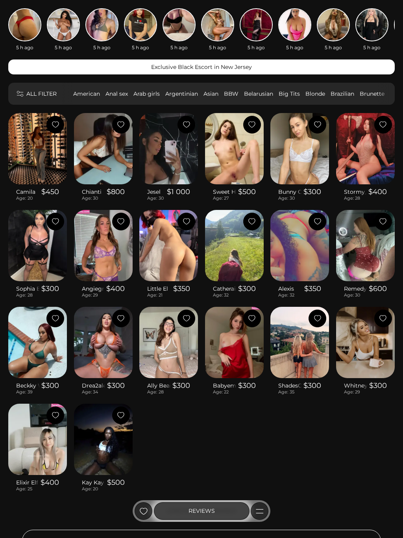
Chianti (92, 191)
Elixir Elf (27, 482)
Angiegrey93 (93, 288)
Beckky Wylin (28, 385)
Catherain (225, 288)
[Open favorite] (143, 511)
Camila (25, 191)
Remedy (355, 288)
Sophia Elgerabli (28, 288)
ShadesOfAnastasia (290, 385)
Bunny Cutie (290, 191)
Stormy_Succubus (355, 191)
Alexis (286, 288)
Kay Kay (93, 482)
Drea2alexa (93, 385)
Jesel (154, 191)
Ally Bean (159, 385)
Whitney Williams (356, 385)
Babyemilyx (225, 385)
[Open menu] (259, 511)
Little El (157, 288)
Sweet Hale (225, 191)
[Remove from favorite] (55, 125)
